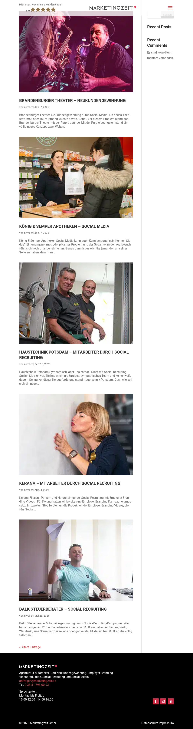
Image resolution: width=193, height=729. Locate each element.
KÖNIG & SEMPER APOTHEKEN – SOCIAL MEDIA (64, 226)
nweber (28, 107)
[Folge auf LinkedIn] (171, 701)
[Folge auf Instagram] (163, 701)
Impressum (166, 723)
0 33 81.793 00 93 (37, 685)
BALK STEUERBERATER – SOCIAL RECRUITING (63, 609)
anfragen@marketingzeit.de (37, 681)
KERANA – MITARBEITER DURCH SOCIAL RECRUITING (69, 483)
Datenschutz (149, 723)
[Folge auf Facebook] (156, 701)
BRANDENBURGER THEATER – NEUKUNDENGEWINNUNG (72, 100)
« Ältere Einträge (30, 647)
